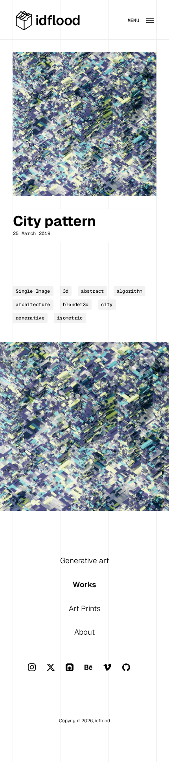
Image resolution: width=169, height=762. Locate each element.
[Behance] (93, 671)
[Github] (131, 671)
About (84, 632)
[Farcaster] (75, 671)
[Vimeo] (112, 671)
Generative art (84, 561)
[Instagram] (37, 671)
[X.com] (56, 671)
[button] (146, 20)
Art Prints (85, 608)
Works (84, 584)
